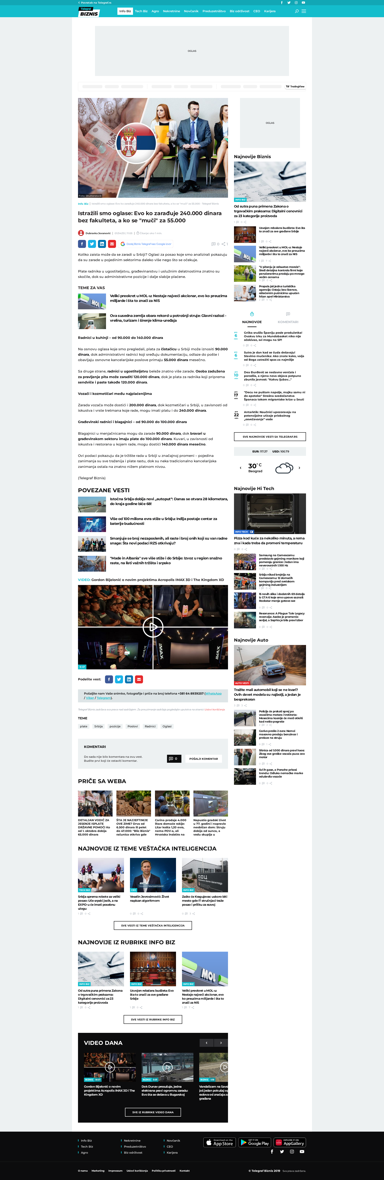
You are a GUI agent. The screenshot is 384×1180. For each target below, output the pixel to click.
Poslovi (133, 726)
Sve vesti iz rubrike (153, 1019)
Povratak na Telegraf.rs (96, 2)
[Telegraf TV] (303, 2)
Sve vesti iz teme (153, 925)
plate (83, 726)
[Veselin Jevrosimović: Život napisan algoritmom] (153, 875)
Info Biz (83, 203)
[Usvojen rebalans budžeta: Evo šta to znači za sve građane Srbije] (153, 969)
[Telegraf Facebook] (281, 2)
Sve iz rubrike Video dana (153, 1112)
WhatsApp (213, 693)
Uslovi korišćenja (214, 709)
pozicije (115, 726)
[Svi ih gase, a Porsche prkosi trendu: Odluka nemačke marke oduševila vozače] (245, 776)
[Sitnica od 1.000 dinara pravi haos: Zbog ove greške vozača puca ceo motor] (245, 757)
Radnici (150, 726)
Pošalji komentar (203, 758)
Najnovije (252, 156)
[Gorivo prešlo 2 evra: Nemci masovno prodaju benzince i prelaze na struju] (245, 737)
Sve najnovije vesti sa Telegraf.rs (270, 436)
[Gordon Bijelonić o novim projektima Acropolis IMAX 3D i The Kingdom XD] (110, 1067)
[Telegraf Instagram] (296, 2)
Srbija (98, 726)
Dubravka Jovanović (98, 233)
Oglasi (167, 726)
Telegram (104, 698)
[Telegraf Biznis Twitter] (289, 2)
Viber (90, 698)
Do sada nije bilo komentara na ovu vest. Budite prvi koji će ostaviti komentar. (113, 759)
